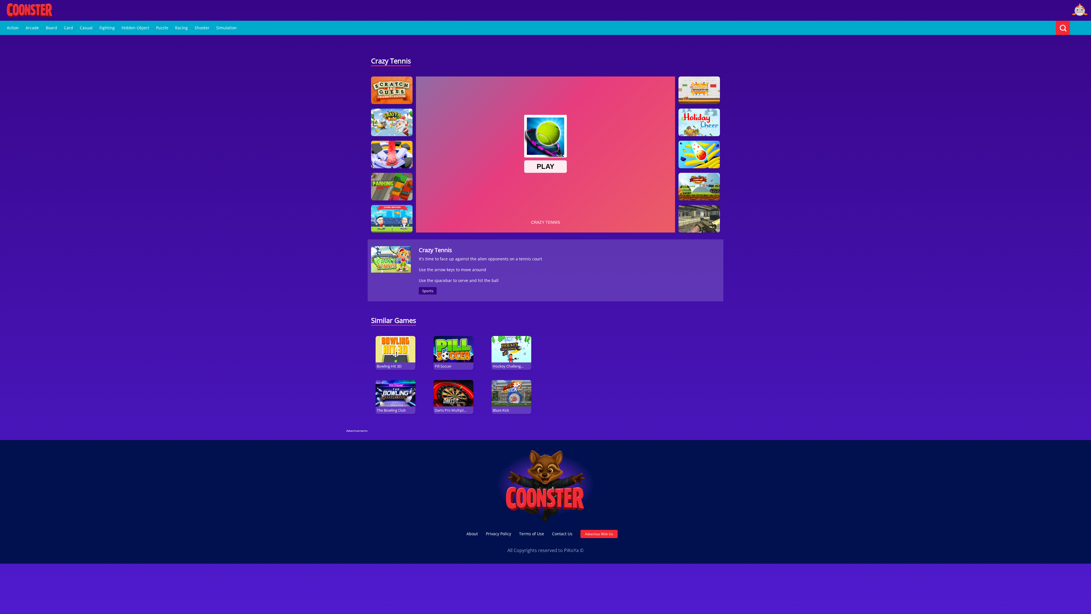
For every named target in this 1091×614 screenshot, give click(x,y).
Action (13, 27)
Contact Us (562, 533)
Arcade (32, 27)
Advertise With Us (599, 534)
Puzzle (162, 27)
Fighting (107, 27)
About (472, 533)
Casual (86, 27)
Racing (181, 27)
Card (68, 27)
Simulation (226, 27)
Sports (427, 290)
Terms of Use (531, 533)
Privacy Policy (498, 533)
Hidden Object (135, 27)
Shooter (202, 27)
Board (51, 27)
